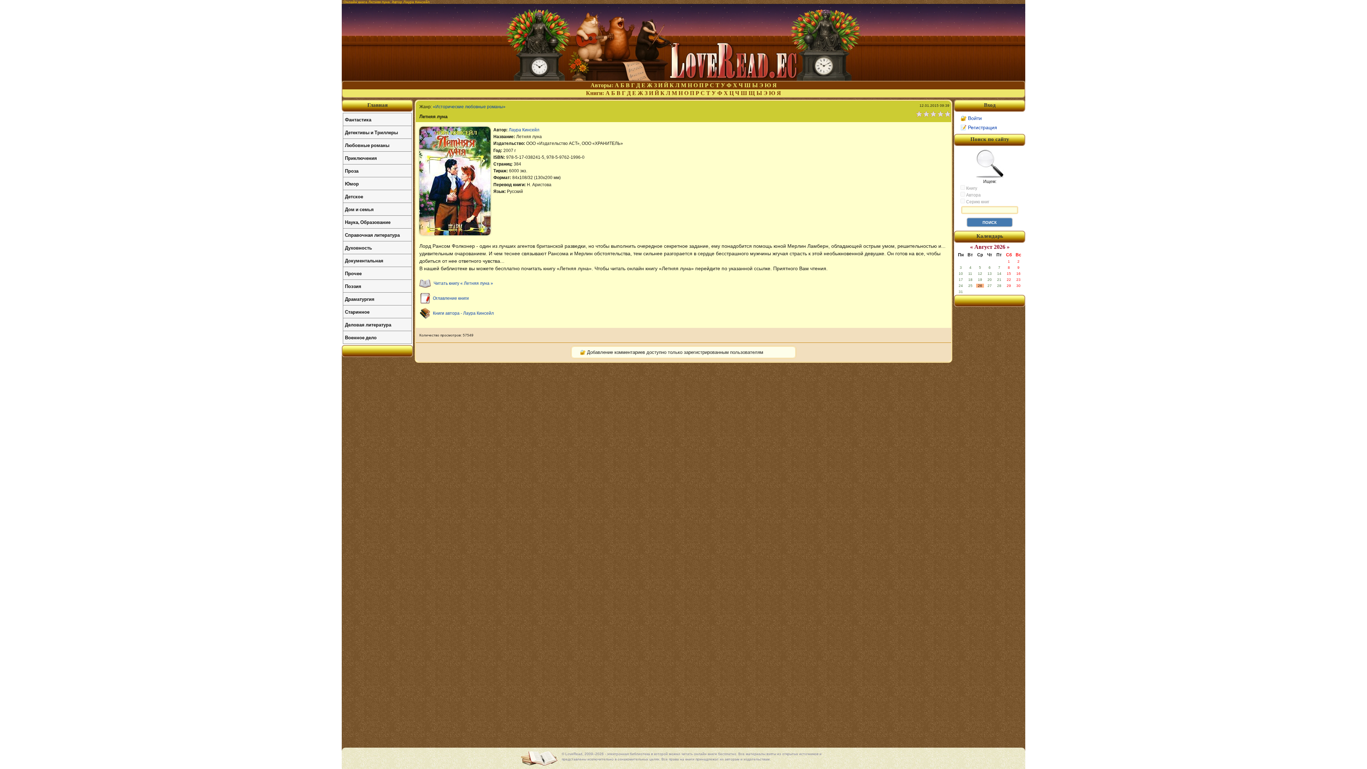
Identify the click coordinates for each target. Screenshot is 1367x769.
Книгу (971, 188)
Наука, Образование (368, 222)
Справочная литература (372, 234)
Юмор (352, 183)
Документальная (364, 260)
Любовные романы (367, 145)
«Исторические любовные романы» (469, 106)
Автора (973, 195)
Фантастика (358, 119)
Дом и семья (359, 209)
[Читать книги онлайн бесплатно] (683, 79)
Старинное (357, 311)
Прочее (353, 273)
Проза (351, 170)
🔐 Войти (971, 118)
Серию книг (977, 201)
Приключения (361, 158)
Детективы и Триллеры (371, 132)
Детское (354, 196)
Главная (377, 105)
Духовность (358, 247)
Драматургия (360, 298)
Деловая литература (368, 324)
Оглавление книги (451, 298)
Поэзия (353, 286)
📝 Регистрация (978, 127)
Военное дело (361, 337)
